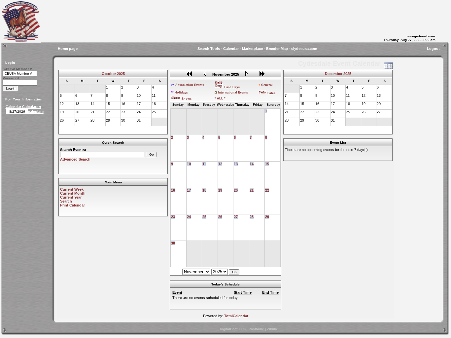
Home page (68, 49)
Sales (271, 93)
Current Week (72, 189)
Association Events (187, 85)
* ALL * (220, 98)
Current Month (73, 193)
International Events (231, 92)
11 (204, 164)
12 (220, 164)
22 (267, 190)
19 (220, 190)
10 (189, 164)
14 (252, 164)
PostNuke (256, 329)
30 (173, 243)
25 (204, 217)
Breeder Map (277, 49)
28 (252, 217)
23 (173, 217)
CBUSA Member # (18, 69)
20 (236, 190)
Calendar (231, 49)
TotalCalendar (236, 316)
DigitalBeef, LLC (233, 329)
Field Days (232, 87)
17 (189, 190)
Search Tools (208, 49)
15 (267, 164)
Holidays (179, 92)
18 (204, 190)
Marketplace (252, 49)
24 (189, 217)
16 (173, 190)
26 (220, 217)
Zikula (272, 329)
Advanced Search (75, 159)
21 (252, 190)
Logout (433, 49)
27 (236, 217)
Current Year (71, 197)
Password (11, 78)
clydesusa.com (304, 49)
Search (66, 201)
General (266, 85)
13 (236, 164)
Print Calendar (72, 205)
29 (267, 217)
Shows (186, 98)
